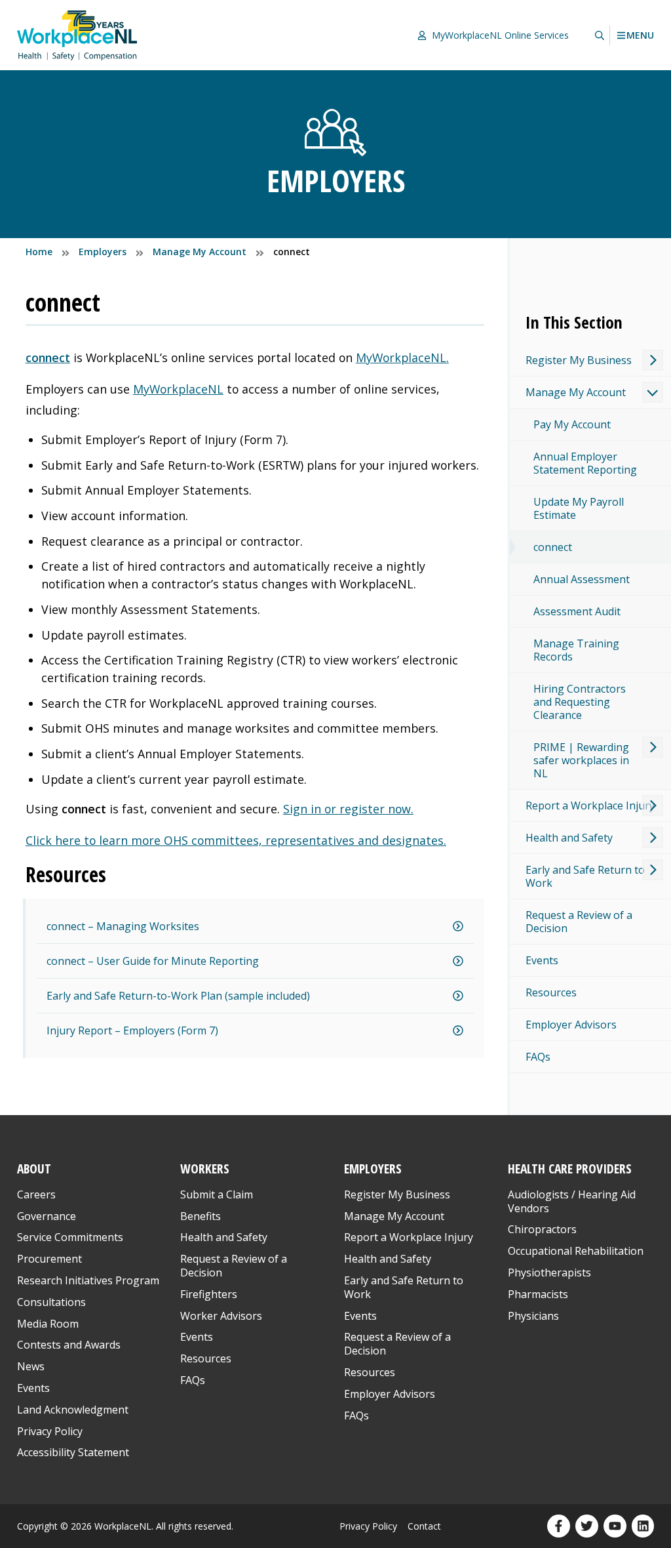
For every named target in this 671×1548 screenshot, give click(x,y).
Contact (424, 1526)
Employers (373, 1168)
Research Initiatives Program (88, 1280)
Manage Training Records (576, 650)
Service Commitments (71, 1237)
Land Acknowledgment (72, 1409)
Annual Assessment (581, 579)
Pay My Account (572, 424)
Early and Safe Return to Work (585, 876)
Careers (36, 1194)
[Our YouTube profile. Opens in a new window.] (615, 1526)
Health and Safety (569, 837)
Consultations (51, 1302)
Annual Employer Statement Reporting (585, 463)
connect (48, 357)
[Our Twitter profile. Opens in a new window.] (586, 1526)
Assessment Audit (577, 611)
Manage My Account (576, 392)
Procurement (49, 1259)
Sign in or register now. (348, 809)
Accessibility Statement (73, 1452)
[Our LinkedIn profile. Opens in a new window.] (643, 1526)
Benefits (200, 1216)
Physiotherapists (549, 1272)
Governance (46, 1216)
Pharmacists (538, 1294)
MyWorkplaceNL (178, 389)
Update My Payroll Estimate (578, 508)
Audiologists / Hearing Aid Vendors (572, 1201)
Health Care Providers (570, 1168)
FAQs (538, 1056)
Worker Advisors (221, 1316)
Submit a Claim (216, 1194)
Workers (204, 1168)
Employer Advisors (571, 1024)
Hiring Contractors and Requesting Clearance (579, 702)
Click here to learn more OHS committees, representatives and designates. (236, 840)
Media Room (48, 1323)
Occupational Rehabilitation (575, 1251)
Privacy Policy (50, 1431)
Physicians (533, 1316)
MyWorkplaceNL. (402, 357)
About (34, 1168)
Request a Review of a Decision (579, 921)
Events (542, 960)
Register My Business (579, 360)
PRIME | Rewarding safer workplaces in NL (581, 760)
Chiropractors (542, 1229)
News (31, 1366)
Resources (551, 992)
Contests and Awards (69, 1344)
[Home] (77, 35)
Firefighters (208, 1294)
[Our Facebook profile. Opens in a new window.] (558, 1526)
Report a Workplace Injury (590, 805)
